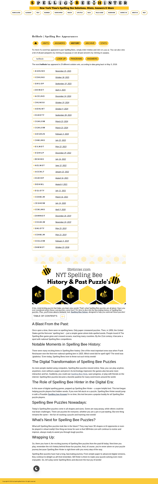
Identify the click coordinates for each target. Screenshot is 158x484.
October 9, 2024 (61, 109)
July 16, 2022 (60, 159)
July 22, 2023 (60, 140)
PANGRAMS (76, 59)
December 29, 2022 (63, 153)
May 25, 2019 (60, 229)
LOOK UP (61, 59)
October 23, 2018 (62, 247)
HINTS (46, 43)
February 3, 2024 (62, 134)
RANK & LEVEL (16, 13)
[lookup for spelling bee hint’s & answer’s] (35, 43)
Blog (89, 13)
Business (47, 13)
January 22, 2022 (62, 172)
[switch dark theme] (36, 468)
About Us (135, 13)
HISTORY (75, 43)
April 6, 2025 (60, 90)
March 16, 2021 (61, 197)
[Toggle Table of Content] (61, 316)
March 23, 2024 (61, 122)
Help (144, 13)
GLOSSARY (28, 13)
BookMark (111, 13)
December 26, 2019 (63, 216)
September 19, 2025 (63, 84)
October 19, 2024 (62, 103)
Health (70, 13)
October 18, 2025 (62, 77)
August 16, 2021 (61, 178)
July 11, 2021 (60, 191)
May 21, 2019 (60, 235)
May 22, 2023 (60, 147)
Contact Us (123, 13)
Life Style (80, 13)
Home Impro (58, 13)
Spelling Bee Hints (79, 374)
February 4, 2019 (62, 241)
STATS (103, 43)
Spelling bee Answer (57, 394)
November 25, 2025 (63, 71)
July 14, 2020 (60, 203)
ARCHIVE (90, 43)
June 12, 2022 (60, 166)
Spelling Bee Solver (79, 312)
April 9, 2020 (60, 210)
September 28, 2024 (63, 115)
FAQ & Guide (99, 13)
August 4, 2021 (61, 184)
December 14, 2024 (63, 96)
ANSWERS (60, 43)
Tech (37, 13)
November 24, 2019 (63, 222)
